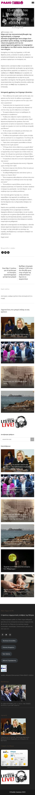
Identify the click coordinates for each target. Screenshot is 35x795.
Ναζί (12, 84)
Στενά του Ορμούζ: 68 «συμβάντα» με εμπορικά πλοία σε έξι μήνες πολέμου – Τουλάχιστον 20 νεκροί (17, 542)
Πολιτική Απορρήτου (8, 647)
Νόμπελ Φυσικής (15, 73)
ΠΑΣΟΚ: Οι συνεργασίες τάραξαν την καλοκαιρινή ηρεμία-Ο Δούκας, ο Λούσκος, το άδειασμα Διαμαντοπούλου (17, 490)
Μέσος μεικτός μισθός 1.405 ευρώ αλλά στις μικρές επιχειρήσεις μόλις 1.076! (16, 592)
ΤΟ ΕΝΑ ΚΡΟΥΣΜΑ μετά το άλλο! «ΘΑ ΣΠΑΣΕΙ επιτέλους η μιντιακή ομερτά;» (16, 704)
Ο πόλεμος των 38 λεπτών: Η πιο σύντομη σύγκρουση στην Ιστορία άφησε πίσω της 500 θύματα (16, 517)
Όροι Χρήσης (6, 654)
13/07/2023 (6, 709)
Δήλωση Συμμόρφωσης (9, 660)
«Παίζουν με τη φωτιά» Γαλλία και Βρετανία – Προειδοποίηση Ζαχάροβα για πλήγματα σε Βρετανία (17, 467)
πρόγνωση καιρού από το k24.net (14, 767)
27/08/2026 (6, 744)
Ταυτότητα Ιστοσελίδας (9, 640)
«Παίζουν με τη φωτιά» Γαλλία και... (16, 334)
